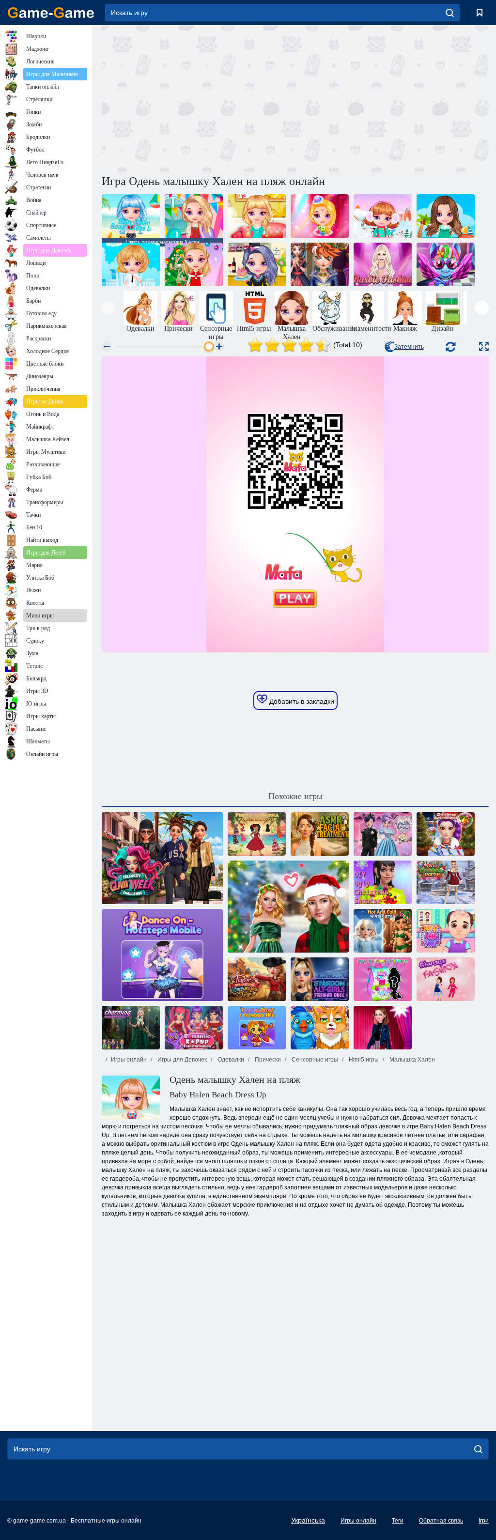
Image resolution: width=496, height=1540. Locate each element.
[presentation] (109, 308)
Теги (397, 1520)
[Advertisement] (198, 98)
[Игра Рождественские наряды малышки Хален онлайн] (194, 264)
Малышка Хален (411, 1059)
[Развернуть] (484, 346)
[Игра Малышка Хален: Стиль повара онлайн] (257, 264)
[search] (449, 12)
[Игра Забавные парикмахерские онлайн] (446, 931)
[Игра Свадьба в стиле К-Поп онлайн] (383, 834)
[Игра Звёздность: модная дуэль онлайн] (320, 979)
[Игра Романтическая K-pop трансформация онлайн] (194, 1027)
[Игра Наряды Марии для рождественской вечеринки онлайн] (446, 882)
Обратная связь (441, 1520)
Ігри (484, 1520)
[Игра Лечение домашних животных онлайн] (320, 1027)
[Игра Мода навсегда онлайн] (446, 979)
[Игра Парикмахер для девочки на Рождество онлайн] (446, 834)
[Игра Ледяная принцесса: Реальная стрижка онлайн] (320, 264)
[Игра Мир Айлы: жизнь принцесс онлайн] (257, 1027)
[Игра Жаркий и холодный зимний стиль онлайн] (383, 931)
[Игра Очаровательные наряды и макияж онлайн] (131, 1027)
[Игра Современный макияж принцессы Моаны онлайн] (257, 834)
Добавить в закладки (300, 701)
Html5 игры (363, 1059)
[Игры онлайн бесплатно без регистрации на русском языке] (50, 12)
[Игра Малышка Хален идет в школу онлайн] (131, 264)
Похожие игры (295, 796)
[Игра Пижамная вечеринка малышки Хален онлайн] (257, 216)
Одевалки (230, 1059)
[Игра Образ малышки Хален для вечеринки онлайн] (194, 216)
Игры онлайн (129, 1059)
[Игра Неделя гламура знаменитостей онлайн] (162, 858)
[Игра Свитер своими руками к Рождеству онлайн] (383, 882)
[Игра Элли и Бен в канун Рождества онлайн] (288, 907)
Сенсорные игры (314, 1059)
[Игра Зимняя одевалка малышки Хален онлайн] (383, 216)
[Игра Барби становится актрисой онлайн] (383, 1027)
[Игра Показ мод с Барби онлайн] (383, 264)
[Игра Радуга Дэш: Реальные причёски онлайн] (446, 264)
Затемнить (409, 346)
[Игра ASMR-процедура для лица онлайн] (320, 834)
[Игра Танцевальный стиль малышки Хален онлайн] (320, 216)
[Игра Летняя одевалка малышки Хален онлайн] (446, 216)
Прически (267, 1059)
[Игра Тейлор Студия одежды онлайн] (257, 979)
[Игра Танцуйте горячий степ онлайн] (162, 955)
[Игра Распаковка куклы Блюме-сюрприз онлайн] (383, 979)
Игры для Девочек (181, 1059)
